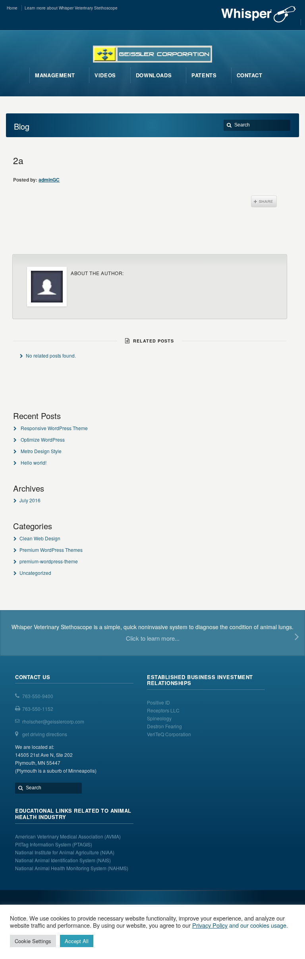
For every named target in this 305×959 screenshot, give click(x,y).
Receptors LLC (163, 710)
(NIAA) (108, 852)
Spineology (159, 718)
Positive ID (158, 702)
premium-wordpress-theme (48, 561)
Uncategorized (35, 572)
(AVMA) (112, 836)
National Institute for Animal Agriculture (57, 852)
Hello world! (33, 462)
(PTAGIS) (82, 844)
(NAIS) (104, 860)
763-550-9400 (37, 696)
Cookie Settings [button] (33, 941)
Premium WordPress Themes (51, 549)
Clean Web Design (39, 538)
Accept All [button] (77, 941)
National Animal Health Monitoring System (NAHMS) (71, 868)
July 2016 (30, 500)
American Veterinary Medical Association (59, 836)
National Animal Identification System (56, 860)
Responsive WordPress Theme (54, 428)
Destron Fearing (164, 726)
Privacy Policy (210, 925)
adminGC (49, 179)
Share (264, 201)
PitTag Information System (43, 844)
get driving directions (44, 734)
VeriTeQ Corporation (169, 734)
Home (12, 8)
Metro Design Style (41, 451)
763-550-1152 (37, 708)
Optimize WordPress (43, 439)
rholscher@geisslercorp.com (53, 721)
